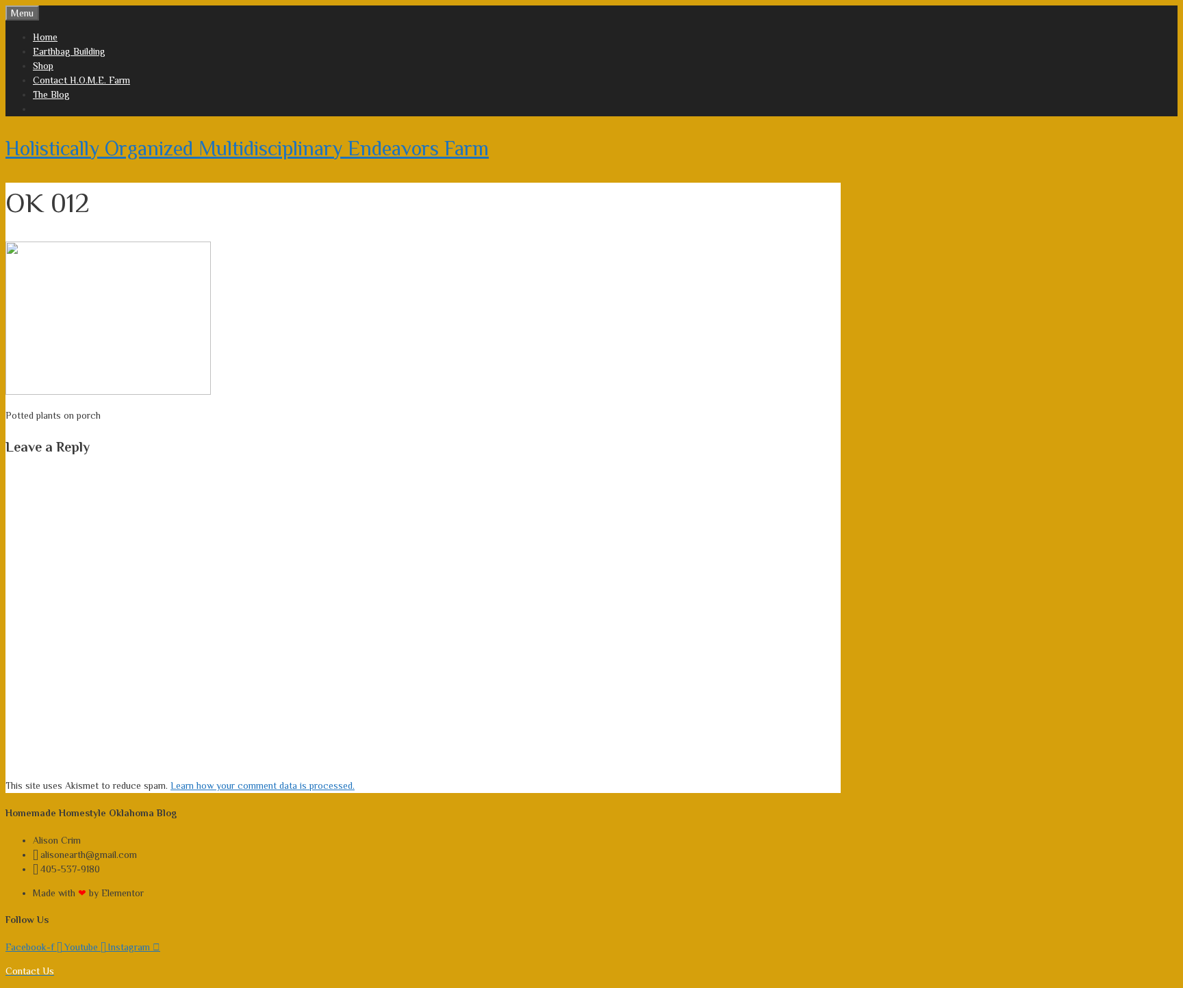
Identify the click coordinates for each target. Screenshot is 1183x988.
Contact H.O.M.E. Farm (81, 80)
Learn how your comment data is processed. (262, 785)
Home (45, 36)
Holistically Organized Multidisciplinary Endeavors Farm (247, 148)
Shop (43, 65)
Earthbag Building (69, 51)
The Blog (51, 94)
